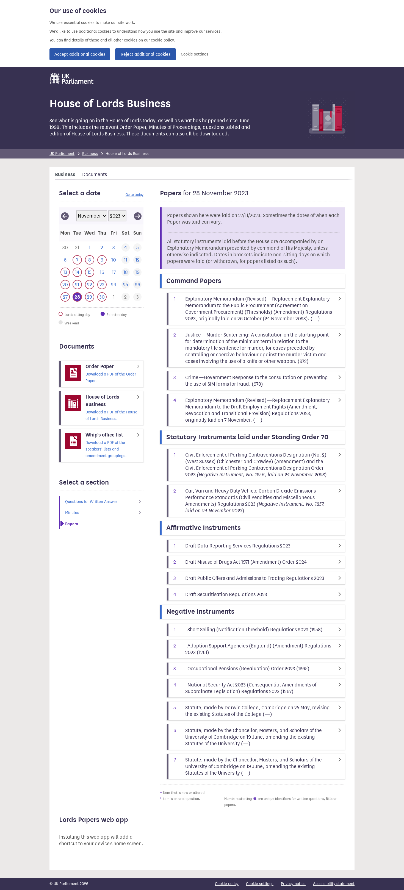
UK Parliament (61, 153)
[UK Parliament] (71, 78)
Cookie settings (194, 54)
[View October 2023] (64, 216)
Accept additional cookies (79, 54)
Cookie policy (227, 883)
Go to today (134, 195)
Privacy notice (293, 883)
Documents (94, 174)
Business (90, 153)
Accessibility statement (334, 883)
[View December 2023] (137, 216)
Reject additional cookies (145, 54)
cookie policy (162, 40)
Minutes (72, 512)
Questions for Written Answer (91, 501)
